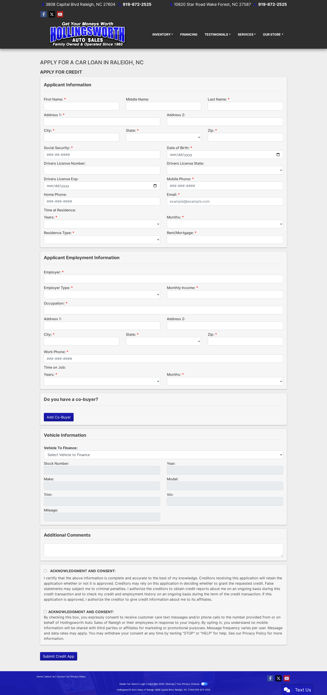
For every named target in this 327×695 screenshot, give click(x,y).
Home (40, 676)
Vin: (170, 494)
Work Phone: (55, 352)
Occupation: (54, 303)
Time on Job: (55, 367)
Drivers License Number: (65, 163)
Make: (49, 479)
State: (131, 130)
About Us (50, 676)
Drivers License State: (185, 163)
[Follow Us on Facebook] (43, 14)
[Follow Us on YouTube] (60, 14)
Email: (172, 194)
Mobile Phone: (179, 179)
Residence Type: (58, 232)
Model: (172, 479)
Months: (174, 217)
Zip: (211, 130)
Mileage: (51, 510)
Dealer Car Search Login (132, 684)
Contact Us (63, 676)
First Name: (53, 99)
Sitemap (170, 684)
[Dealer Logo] (87, 34)
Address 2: (176, 115)
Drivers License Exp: (61, 179)
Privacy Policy (254, 633)
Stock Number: (56, 463)
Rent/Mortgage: (180, 232)
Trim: (48, 494)
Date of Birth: (178, 147)
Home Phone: (55, 194)
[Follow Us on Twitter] (52, 14)
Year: (171, 463)
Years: (49, 217)
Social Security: (57, 147)
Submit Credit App (58, 656)
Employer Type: (57, 287)
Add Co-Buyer (59, 417)
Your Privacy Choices (188, 684)
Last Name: (217, 99)
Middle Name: (137, 99)
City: (48, 130)
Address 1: (53, 115)
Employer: (52, 272)
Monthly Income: (181, 287)
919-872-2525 (137, 4)
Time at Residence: (60, 210)
